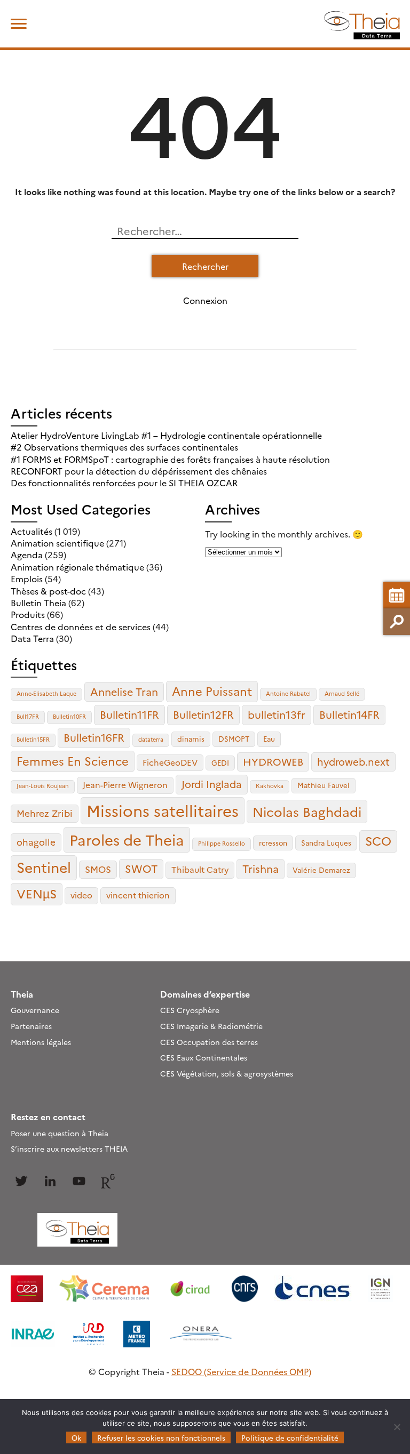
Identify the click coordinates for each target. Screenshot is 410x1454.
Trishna (260, 868)
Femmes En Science (73, 760)
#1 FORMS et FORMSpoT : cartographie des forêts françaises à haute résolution (170, 459)
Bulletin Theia (38, 602)
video (81, 895)
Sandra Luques (326, 842)
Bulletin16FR (94, 737)
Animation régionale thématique (77, 567)
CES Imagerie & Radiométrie (211, 1026)
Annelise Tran (124, 691)
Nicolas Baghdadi (307, 811)
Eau (269, 738)
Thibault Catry (199, 869)
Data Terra (32, 638)
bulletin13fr (276, 714)
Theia (22, 994)
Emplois (27, 578)
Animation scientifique (57, 543)
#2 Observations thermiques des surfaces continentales (124, 447)
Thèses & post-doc (48, 591)
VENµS (37, 893)
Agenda (27, 554)
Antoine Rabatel (288, 693)
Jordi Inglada (212, 784)
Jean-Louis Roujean (43, 786)
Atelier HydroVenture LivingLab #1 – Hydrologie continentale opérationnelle (166, 435)
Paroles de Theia (126, 839)
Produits (28, 614)
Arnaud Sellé (342, 693)
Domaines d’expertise (205, 994)
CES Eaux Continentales (203, 1057)
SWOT (141, 868)
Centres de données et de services (81, 626)
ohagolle (36, 842)
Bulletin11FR (129, 714)
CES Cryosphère (189, 1010)
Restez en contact (48, 1116)
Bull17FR (28, 716)
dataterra (150, 739)
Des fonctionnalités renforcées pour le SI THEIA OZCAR (124, 482)
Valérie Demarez (321, 869)
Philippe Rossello (221, 843)
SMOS (98, 869)
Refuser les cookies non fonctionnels (161, 1437)
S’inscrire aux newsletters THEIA (69, 1148)
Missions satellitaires (162, 810)
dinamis (190, 738)
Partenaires (31, 1026)
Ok (76, 1437)
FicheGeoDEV (170, 762)
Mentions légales (41, 1042)
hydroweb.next (353, 761)
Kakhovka (269, 786)
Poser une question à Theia (59, 1133)
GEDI (220, 762)
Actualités (31, 531)
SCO (378, 840)
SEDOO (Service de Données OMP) (241, 1371)
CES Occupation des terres (209, 1042)
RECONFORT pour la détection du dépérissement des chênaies (139, 471)
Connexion (205, 300)
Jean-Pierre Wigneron (125, 784)
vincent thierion (138, 895)
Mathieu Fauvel (323, 785)
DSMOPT (233, 738)
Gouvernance (35, 1010)
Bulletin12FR (203, 714)
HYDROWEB (273, 761)
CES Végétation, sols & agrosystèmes (226, 1073)
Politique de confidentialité (289, 1437)
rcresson (273, 842)
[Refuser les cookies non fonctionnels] (396, 1426)
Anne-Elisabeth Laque (46, 693)
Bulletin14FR (349, 714)
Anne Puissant (212, 690)
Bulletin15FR (33, 739)
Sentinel (44, 867)
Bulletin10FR (69, 716)
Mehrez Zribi (45, 813)
